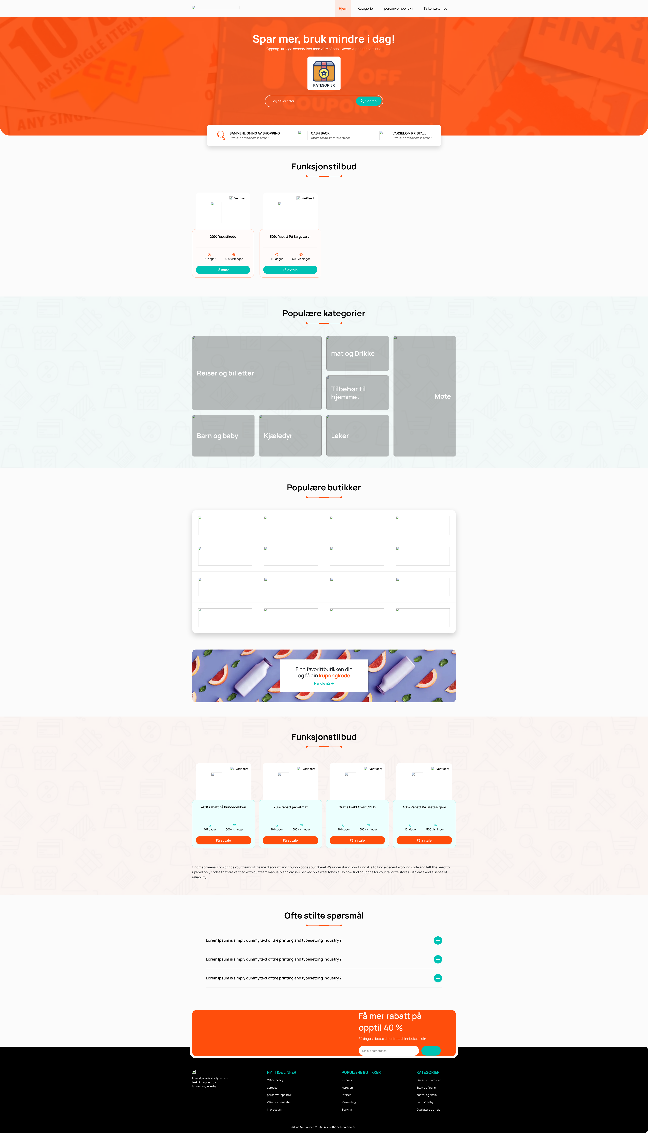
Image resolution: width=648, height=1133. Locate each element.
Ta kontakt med (435, 8)
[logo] (215, 8)
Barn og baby (425, 1102)
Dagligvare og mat (428, 1109)
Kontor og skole (427, 1095)
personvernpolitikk (398, 8)
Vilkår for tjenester (279, 1102)
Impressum (274, 1109)
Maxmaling (349, 1102)
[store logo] (225, 525)
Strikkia (346, 1095)
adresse (272, 1087)
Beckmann (348, 1109)
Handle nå (322, 683)
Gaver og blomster (429, 1080)
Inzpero (347, 1080)
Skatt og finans (426, 1087)
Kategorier (366, 8)
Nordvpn (347, 1087)
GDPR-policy (275, 1080)
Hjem (343, 8)
